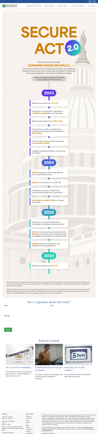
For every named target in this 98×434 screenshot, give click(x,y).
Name (6, 305)
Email (51, 305)
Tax (27, 424)
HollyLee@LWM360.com (8, 432)
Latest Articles (29, 429)
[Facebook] (94, 1)
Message (7, 316)
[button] (34, 5)
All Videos (28, 431)
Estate (27, 420)
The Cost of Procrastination (18, 367)
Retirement (28, 416)
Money (27, 426)
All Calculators (29, 433)
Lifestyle (28, 427)
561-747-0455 (9, 417)
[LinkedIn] (90, 1)
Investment (28, 418)
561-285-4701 (9, 418)
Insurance (28, 422)
